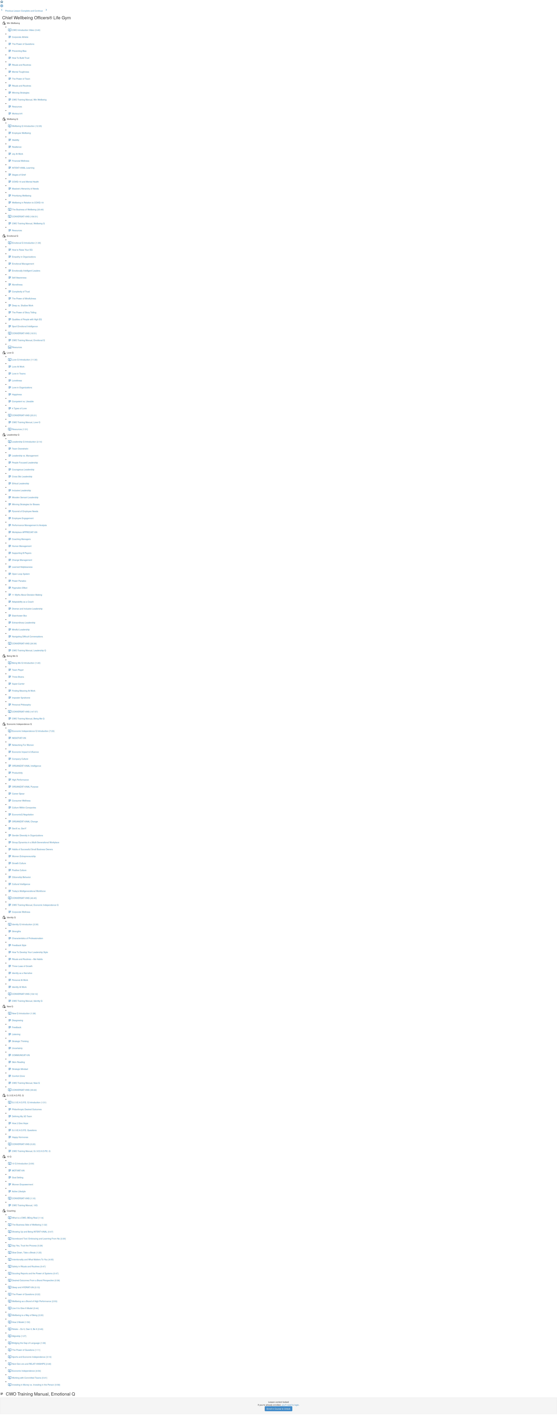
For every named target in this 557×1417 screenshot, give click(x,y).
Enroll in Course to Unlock (278, 1408)
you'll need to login (290, 1404)
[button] (1, 2)
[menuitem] (1, 6)
